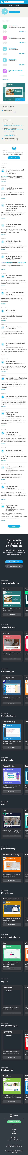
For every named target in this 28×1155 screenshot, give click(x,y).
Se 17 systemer (11, 703)
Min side (11, 5)
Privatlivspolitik (17, 1145)
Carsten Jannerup (12, 48)
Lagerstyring (7, 987)
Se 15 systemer (11, 836)
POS (4, 810)
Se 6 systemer (11, 1013)
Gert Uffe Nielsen (12, 59)
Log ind (14, 1125)
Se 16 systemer (11, 880)
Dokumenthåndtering (11, 854)
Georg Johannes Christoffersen (15, 70)
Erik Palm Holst (12, 37)
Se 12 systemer (11, 615)
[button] (14, 31)
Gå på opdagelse (14, 561)
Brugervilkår (9, 1147)
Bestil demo (14, 158)
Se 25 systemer (11, 1102)
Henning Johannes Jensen (7, 262)
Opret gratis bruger (14, 1122)
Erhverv (14, 1131)
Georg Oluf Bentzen (13, 26)
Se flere (14, 526)
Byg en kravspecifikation (14, 566)
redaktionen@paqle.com (14, 1140)
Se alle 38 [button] (5, 80)
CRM (4, 943)
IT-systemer (17, 5)
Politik (14, 1133)
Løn (26, 677)
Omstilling (7, 1075)
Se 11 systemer (11, 969)
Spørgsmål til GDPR (17, 1147)
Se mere (3, 181)
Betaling (6, 588)
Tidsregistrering (9, 677)
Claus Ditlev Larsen (22, 262)
